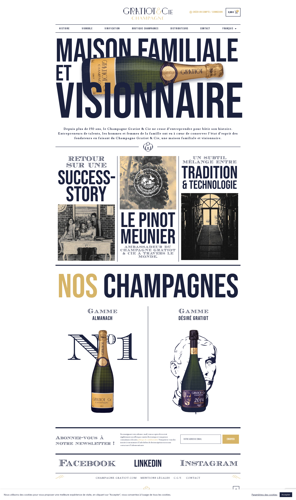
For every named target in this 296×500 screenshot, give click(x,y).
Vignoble (87, 28)
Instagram (209, 463)
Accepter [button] (286, 494)
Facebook (87, 463)
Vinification (112, 28)
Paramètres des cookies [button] (264, 494)
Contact (205, 28)
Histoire (64, 28)
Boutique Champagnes (145, 28)
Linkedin (148, 464)
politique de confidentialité (148, 440)
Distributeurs (179, 28)
